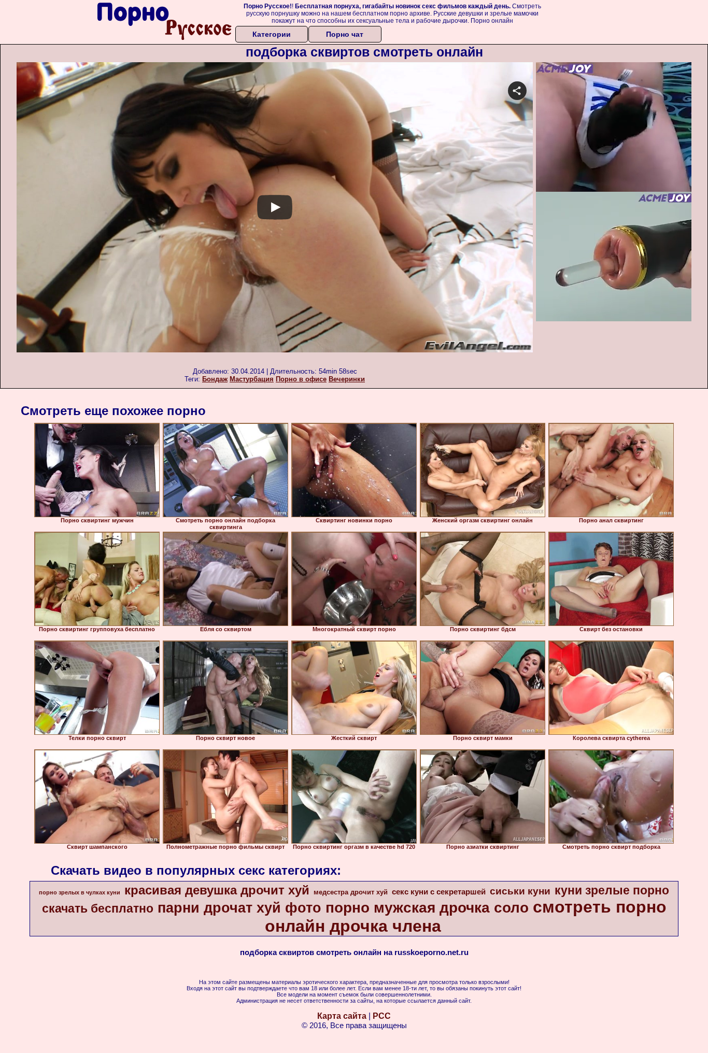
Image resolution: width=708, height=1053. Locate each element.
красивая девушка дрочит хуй (216, 890)
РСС (382, 1016)
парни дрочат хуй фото (239, 908)
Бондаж (215, 379)
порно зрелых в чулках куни (79, 892)
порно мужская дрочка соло (427, 908)
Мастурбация (252, 379)
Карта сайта (341, 1016)
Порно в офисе (301, 379)
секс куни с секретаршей (439, 892)
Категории (271, 34)
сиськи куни (520, 891)
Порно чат (344, 34)
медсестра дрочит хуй (351, 892)
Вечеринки (347, 379)
